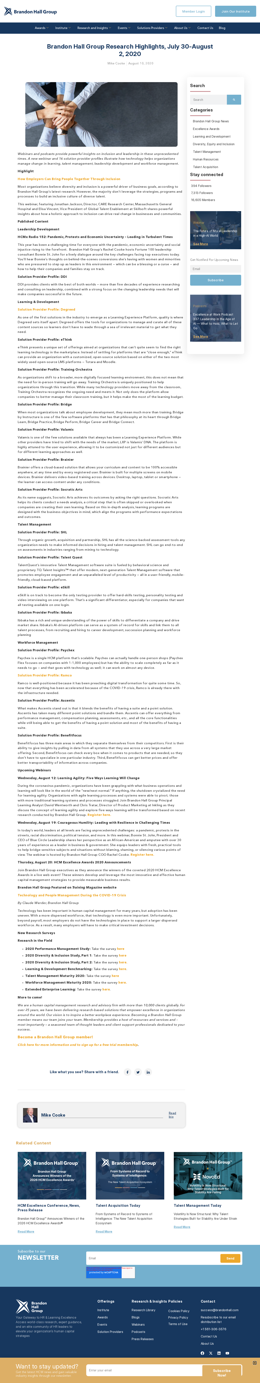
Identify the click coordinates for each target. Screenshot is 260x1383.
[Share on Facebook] (127, 1072)
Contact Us (205, 28)
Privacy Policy (178, 1317)
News (74, 1206)
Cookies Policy (178, 1311)
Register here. (99, 815)
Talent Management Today (198, 1206)
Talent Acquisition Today (118, 1206)
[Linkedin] (219, 1353)
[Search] (234, 100)
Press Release (30, 1210)
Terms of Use (177, 1324)
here (120, 949)
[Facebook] (202, 1353)
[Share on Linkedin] (148, 1072)
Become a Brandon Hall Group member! (55, 1037)
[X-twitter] (210, 1353)
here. (123, 962)
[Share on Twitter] (138, 1072)
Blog (222, 28)
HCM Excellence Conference (43, 1206)
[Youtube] (227, 1353)
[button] (254, 1362)
